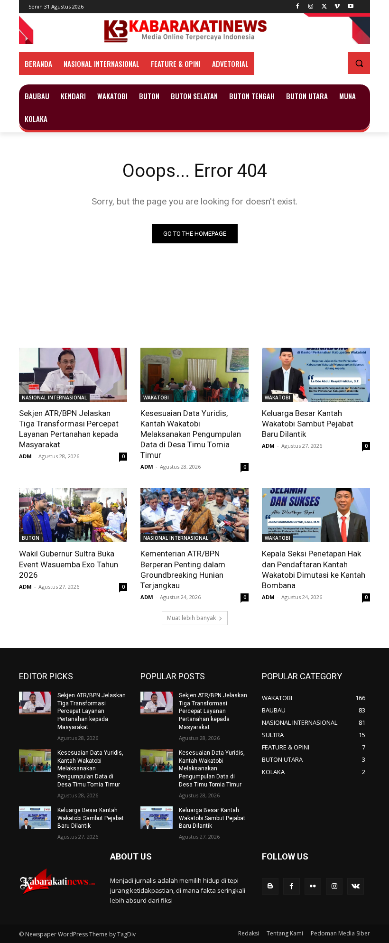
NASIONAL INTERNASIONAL (54, 397)
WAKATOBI (156, 397)
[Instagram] (311, 6)
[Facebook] (297, 6)
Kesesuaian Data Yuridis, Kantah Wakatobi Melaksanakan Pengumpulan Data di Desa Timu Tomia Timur (190, 434)
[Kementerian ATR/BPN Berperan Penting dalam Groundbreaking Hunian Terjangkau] (194, 515)
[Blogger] (270, 886)
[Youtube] (350, 6)
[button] (359, 63)
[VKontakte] (355, 886)
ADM (25, 456)
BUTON (30, 538)
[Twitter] (324, 6)
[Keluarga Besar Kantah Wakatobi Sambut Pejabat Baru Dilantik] (316, 375)
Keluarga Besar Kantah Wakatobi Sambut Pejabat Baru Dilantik (307, 423)
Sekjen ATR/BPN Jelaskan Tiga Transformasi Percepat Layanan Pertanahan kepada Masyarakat (69, 428)
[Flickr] (313, 886)
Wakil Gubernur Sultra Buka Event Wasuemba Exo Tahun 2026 (68, 564)
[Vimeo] (337, 6)
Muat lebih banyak (191, 618)
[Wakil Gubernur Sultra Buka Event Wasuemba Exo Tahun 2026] (73, 515)
